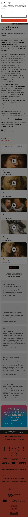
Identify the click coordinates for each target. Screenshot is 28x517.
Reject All (14, 16)
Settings (14, 12)
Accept (14, 20)
